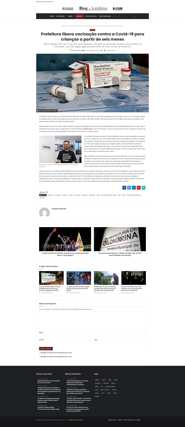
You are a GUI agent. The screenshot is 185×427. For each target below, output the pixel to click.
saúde (98, 195)
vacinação (42, 197)
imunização (77, 195)
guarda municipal (110, 386)
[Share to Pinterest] (139, 189)
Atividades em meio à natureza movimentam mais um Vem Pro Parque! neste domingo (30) (105, 288)
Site (96, 339)
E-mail (41, 339)
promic (109, 393)
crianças (71, 195)
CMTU (104, 380)
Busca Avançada (105, 16)
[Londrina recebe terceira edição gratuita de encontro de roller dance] (79, 278)
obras (102, 393)
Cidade (70, 16)
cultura (116, 380)
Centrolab (50, 195)
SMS (119, 195)
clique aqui (87, 129)
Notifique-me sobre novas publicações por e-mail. (56, 356)
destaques (98, 383)
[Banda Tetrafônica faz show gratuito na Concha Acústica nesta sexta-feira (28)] (133, 278)
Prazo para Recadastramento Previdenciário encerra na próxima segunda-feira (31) (50, 288)
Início (52, 16)
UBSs (123, 195)
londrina (114, 389)
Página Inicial (112, 420)
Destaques (60, 16)
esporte (113, 383)
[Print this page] (143, 189)
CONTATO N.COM (91, 16)
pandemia (84, 195)
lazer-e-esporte (105, 389)
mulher (97, 393)
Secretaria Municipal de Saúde (108, 195)
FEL (102, 386)
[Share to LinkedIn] (134, 189)
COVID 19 (64, 195)
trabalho (97, 396)
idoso (96, 389)
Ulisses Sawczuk (78, 50)
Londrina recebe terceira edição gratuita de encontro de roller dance (78, 288)
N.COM (119, 420)
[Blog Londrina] (92, 8)
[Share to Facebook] (124, 189)
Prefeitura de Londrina (75, 420)
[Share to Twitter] (129, 189)
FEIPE (96, 386)
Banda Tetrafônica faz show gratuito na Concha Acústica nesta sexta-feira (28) (131, 288)
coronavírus (57, 195)
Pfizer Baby (92, 195)
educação (106, 383)
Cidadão (79, 16)
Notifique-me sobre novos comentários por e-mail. (56, 352)
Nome (41, 332)
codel (109, 380)
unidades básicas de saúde (133, 195)
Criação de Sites (92, 423)
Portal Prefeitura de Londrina (131, 420)
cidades (97, 380)
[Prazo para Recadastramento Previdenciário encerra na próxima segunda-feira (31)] (51, 278)
